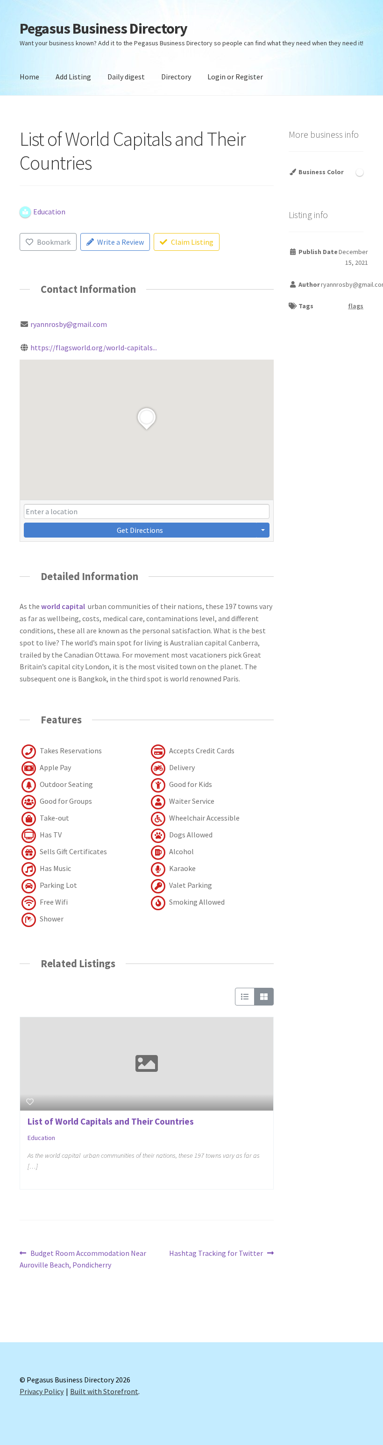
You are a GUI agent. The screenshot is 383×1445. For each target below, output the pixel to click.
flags (355, 306)
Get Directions (140, 530)
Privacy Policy (42, 1391)
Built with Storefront (104, 1391)
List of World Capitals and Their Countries (111, 1121)
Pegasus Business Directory (103, 28)
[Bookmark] (30, 1102)
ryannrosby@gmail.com (68, 324)
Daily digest (126, 76)
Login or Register (235, 76)
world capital (63, 606)
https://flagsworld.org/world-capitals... (93, 347)
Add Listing (73, 76)
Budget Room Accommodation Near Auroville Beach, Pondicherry (83, 1259)
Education (41, 1137)
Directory (176, 76)
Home (29, 76)
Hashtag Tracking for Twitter (216, 1254)
